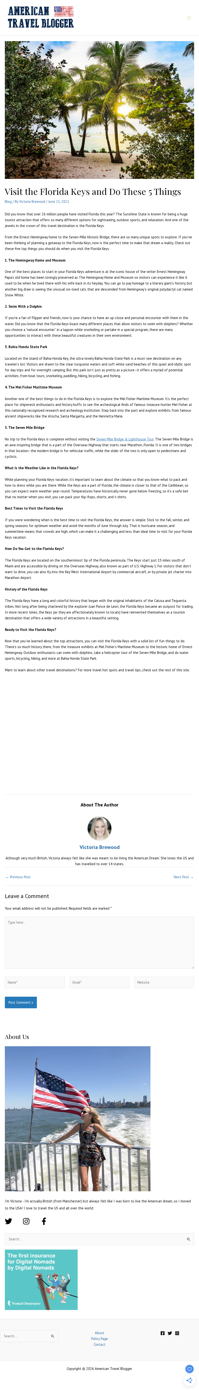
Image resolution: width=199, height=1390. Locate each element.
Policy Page (99, 1338)
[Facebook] (162, 1333)
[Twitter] (170, 1333)
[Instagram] (177, 1333)
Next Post (184, 877)
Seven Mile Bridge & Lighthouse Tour (125, 439)
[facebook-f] (45, 1221)
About (99, 1333)
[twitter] (13, 1221)
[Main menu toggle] (189, 18)
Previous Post (18, 877)
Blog (8, 201)
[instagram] (31, 1221)
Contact (100, 1344)
